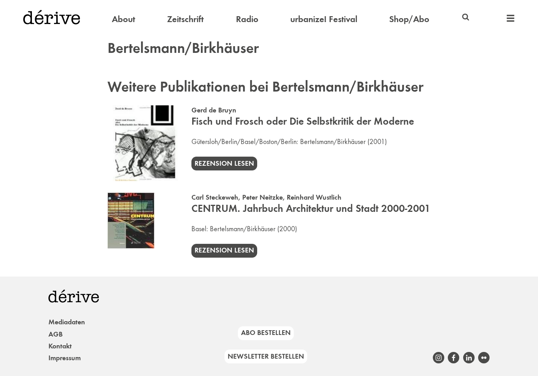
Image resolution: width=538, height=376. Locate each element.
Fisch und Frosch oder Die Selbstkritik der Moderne (302, 121)
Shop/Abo (409, 18)
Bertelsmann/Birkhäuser (332, 141)
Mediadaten (66, 322)
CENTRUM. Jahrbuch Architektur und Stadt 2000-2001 (310, 208)
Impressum (64, 358)
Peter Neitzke (262, 197)
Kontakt (60, 346)
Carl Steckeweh (214, 197)
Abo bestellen (266, 332)
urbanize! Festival (323, 18)
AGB (55, 334)
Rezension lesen (224, 163)
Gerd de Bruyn (213, 110)
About (123, 18)
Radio (247, 18)
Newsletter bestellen (266, 356)
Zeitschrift (185, 18)
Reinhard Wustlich (314, 197)
